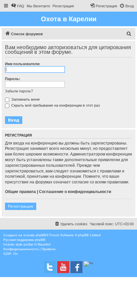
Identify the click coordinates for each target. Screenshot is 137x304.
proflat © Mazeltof (37, 244)
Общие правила (20, 191)
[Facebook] (76, 267)
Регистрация (20, 206)
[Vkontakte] (50, 267)
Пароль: (12, 79)
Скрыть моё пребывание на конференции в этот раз (55, 105)
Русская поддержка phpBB (24, 240)
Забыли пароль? (19, 91)
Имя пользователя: (22, 64)
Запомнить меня (25, 99)
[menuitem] (17, 6)
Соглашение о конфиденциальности (75, 191)
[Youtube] (63, 267)
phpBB (41, 235)
